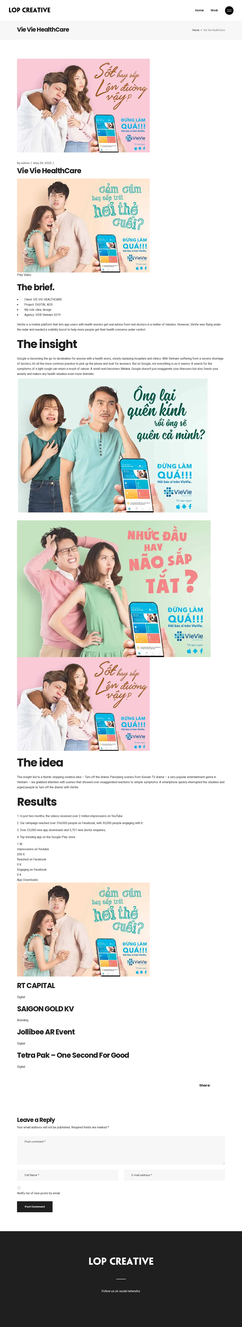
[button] (121, 275)
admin (25, 163)
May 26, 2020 (42, 163)
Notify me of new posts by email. (38, 1193)
